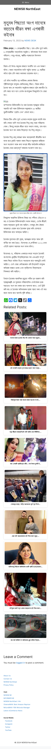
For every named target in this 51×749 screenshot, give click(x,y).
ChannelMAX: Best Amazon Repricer (17, 704)
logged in (20, 663)
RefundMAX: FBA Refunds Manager (17, 707)
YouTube (8, 730)
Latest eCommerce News (13, 711)
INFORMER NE (9, 698)
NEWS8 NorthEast (27, 9)
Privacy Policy (9, 685)
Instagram (8, 724)
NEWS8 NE (8, 695)
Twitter (7, 727)
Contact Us (8, 679)
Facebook (8, 721)
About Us (7, 676)
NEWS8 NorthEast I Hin (12, 701)
